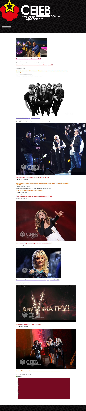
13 (18, 390)
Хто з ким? (30, 74)
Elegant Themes (6, 406)
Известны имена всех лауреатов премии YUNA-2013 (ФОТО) (32, 177)
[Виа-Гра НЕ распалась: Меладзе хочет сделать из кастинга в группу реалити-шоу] (46, 368)
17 (18, 394)
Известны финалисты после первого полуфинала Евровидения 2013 (34, 64)
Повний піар (28, 186)
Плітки (26, 372)
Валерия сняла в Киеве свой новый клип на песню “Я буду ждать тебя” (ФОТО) (37, 280)
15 (18, 392)
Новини (22, 66)
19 (18, 395)
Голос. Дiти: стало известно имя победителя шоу (29, 190)
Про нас (3, 26)
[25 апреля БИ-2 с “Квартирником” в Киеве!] (45, 115)
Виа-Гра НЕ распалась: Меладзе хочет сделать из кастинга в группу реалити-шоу (38, 370)
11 (18, 388)
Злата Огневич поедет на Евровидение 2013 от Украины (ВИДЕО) (34, 243)
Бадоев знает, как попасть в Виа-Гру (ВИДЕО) (28, 324)
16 (18, 393)
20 (18, 397)
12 (18, 389)
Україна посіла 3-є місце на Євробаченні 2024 (28, 59)
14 (18, 391)
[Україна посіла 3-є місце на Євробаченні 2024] (31, 56)
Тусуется (26, 74)
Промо (26, 192)
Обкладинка (26, 66)
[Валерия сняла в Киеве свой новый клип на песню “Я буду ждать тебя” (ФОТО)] (38, 277)
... (18, 379)
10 (18, 387)
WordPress (15, 406)
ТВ (28, 192)
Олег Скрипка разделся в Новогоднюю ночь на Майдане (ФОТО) (34, 196)
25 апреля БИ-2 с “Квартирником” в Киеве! (28, 118)
